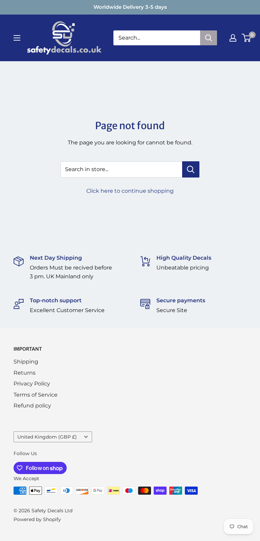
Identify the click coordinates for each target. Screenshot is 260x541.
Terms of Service (36, 395)
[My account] (233, 38)
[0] (246, 38)
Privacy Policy (32, 383)
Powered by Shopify (37, 519)
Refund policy (32, 405)
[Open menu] (17, 38)
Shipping (26, 361)
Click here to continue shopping (130, 191)
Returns (25, 373)
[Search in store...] (190, 169)
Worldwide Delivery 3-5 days (130, 7)
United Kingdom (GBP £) (47, 437)
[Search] (208, 37)
